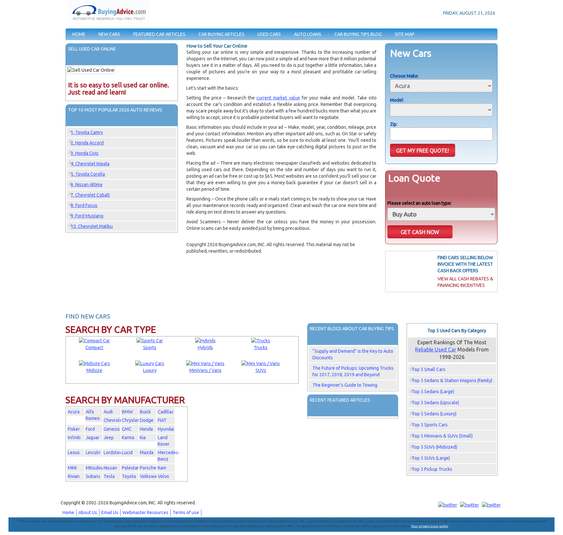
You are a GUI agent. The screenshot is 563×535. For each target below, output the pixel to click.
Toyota (129, 476)
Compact (94, 347)
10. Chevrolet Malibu (92, 226)
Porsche (148, 467)
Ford (90, 429)
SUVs (260, 370)
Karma (128, 437)
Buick (145, 411)
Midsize (94, 370)
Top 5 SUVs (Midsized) (434, 447)
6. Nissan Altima (86, 184)
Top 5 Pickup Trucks (432, 469)
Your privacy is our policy (429, 526)
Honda (146, 429)
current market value (278, 97)
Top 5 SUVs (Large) (431, 458)
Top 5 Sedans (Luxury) (434, 413)
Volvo (163, 476)
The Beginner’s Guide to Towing (344, 385)
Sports (149, 347)
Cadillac (166, 411)
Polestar (130, 467)
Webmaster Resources (145, 512)
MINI (72, 467)
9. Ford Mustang (87, 215)
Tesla (109, 476)
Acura (73, 411)
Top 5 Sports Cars (430, 424)
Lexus (74, 452)
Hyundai (166, 429)
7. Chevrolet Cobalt (90, 195)
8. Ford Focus (84, 205)
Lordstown (114, 452)
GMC (127, 429)
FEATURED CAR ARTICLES (159, 34)
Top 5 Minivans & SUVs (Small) (442, 435)
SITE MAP (404, 34)
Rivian (73, 476)
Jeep (109, 437)
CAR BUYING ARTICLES (221, 34)
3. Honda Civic (85, 153)
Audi (108, 411)
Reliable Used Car (435, 349)
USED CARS (269, 34)
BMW (127, 411)
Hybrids (205, 347)
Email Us (109, 512)
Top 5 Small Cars (428, 369)
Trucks (260, 347)
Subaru (93, 476)
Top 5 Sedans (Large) (433, 391)
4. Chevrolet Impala (90, 163)
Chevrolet (114, 420)
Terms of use (186, 512)
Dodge (146, 420)
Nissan (110, 467)
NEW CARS (109, 34)
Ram (162, 467)
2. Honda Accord (87, 142)
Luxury (150, 370)
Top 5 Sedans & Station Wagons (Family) (452, 380)
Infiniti (74, 437)
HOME (78, 34)
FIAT (162, 420)
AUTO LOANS (307, 34)
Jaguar (92, 437)
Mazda (146, 452)
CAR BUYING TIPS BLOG (358, 34)
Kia (143, 437)
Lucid (127, 452)
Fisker (74, 429)
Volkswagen (152, 476)
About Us (88, 512)
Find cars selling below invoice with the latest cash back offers (465, 264)
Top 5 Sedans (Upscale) (435, 402)
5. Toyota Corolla (88, 174)
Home (68, 512)
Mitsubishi (96, 467)
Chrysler (130, 420)
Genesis (112, 429)
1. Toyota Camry (87, 132)
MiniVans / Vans (205, 370)
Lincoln (93, 452)
